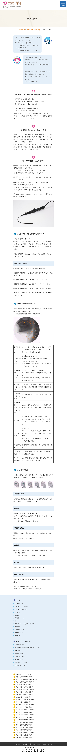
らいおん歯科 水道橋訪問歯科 (25, 720)
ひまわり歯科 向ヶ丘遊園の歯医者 (26, 679)
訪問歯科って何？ (19, 603)
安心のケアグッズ (19, 629)
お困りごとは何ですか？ (23, 641)
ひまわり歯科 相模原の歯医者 (25, 677)
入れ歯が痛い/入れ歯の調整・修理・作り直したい (27, 647)
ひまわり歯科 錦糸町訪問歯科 (25, 699)
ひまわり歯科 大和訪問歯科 (24, 697)
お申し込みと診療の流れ (21, 609)
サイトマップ (18, 635)
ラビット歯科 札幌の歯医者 (24, 692)
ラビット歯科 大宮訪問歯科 (24, 727)
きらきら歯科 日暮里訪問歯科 (25, 714)
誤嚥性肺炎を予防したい (21, 662)
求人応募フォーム (19, 618)
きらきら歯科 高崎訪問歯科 (24, 712)
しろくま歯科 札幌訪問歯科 (24, 722)
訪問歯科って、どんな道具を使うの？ (24, 624)
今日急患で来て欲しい (20, 665)
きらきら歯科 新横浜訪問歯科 (25, 709)
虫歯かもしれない (19, 644)
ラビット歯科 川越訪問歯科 (24, 735)
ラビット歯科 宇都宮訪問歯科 (25, 732)
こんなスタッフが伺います (21, 606)
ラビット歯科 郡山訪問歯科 (24, 730)
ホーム (18, 600)
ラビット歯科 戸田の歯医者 (24, 687)
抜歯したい (17, 650)
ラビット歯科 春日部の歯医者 (25, 689)
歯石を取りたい (19, 659)
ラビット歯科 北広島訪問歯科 (25, 704)
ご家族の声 (17, 626)
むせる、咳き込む (19, 656)
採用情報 (17, 615)
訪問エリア (17, 612)
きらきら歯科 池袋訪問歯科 (24, 725)
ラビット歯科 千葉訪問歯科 (24, 707)
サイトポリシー (19, 632)
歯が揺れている (19, 653)
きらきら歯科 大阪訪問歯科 (24, 717)
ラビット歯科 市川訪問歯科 (24, 737)
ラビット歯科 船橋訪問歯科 (24, 702)
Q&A (16, 621)
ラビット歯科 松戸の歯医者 (24, 684)
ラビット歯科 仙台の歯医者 (24, 694)
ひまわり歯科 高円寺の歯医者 (25, 682)
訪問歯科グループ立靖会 (23, 674)
